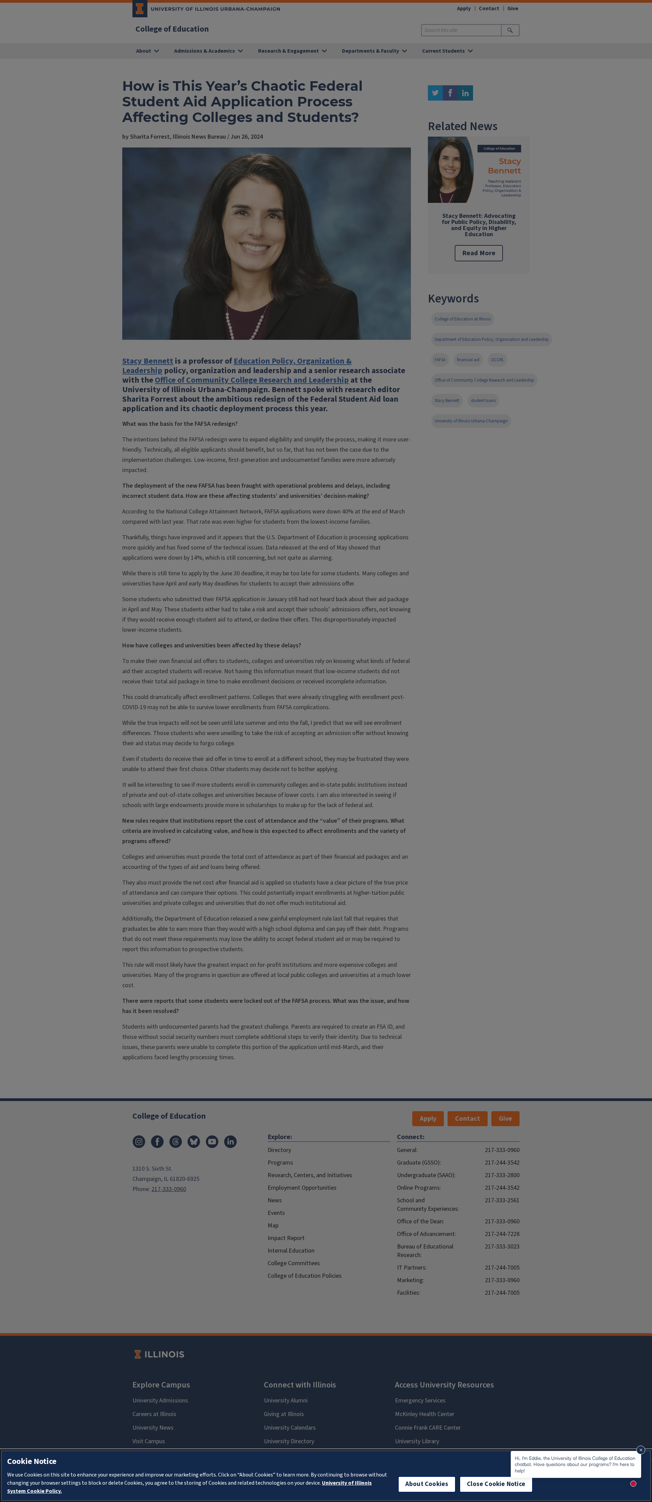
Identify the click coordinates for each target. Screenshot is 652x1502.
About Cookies (426, 1484)
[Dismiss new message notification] (640, 1450)
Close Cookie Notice (496, 1484)
